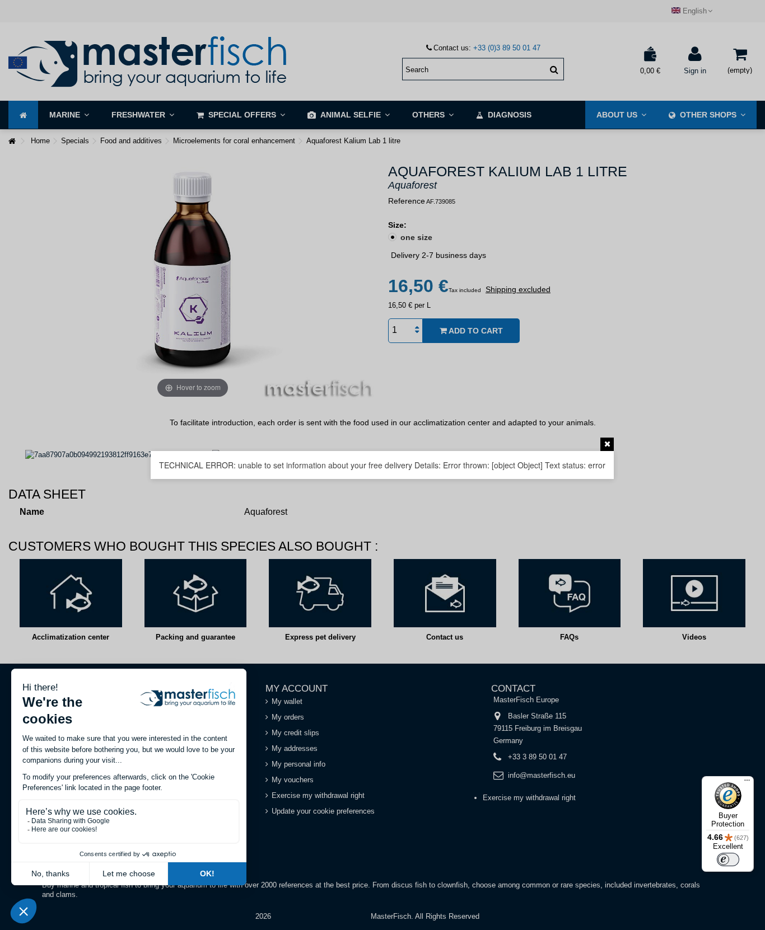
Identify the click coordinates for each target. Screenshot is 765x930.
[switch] (728, 859)
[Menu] (747, 783)
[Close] (607, 444)
